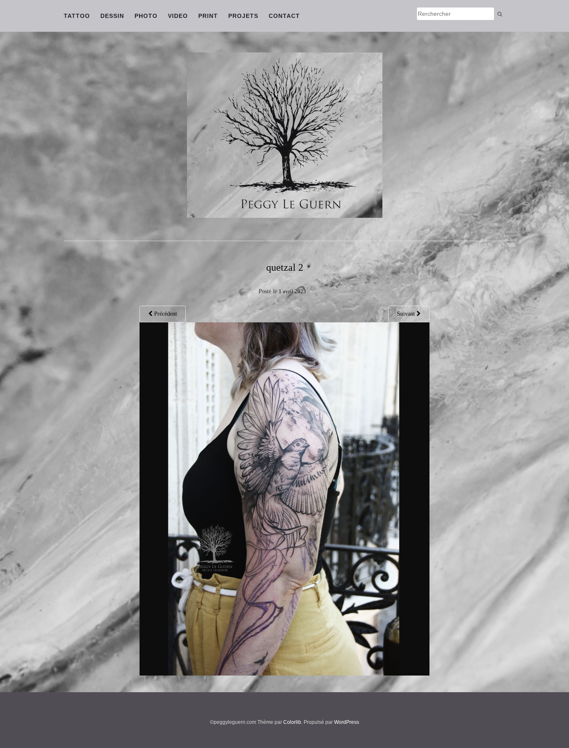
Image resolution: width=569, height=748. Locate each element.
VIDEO (178, 15)
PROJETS (243, 15)
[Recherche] (499, 14)
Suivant (407, 314)
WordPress (346, 722)
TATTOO (77, 15)
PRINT (208, 15)
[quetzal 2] (285, 498)
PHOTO (146, 15)
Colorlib (292, 722)
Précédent (164, 314)
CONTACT (284, 15)
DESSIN (112, 15)
